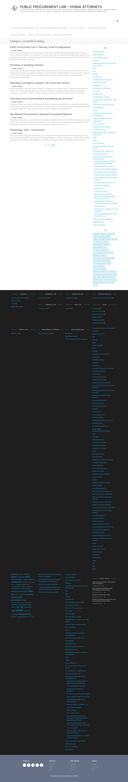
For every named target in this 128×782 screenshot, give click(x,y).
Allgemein (95, 331)
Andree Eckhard (98, 55)
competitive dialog (98, 360)
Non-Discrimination (98, 454)
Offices (104, 28)
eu (105, 247)
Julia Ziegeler (97, 121)
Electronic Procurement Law (101, 88)
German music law (98, 311)
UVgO (94, 560)
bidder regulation (112, 239)
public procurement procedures (102, 491)
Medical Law (15, 333)
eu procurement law (98, 414)
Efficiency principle (98, 403)
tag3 (99, 277)
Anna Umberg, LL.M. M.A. (100, 57)
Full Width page (97, 94)
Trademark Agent (97, 320)
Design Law (95, 308)
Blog (72, 28)
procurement (106, 263)
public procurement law (101, 271)
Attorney (104, 234)
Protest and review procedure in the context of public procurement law (104, 600)
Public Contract (99, 188)
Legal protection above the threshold (105, 175)
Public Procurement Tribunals (101, 505)
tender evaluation (97, 546)
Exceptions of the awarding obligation (105, 169)
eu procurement (99, 253)
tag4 (103, 277)
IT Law (13, 303)
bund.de (94, 351)
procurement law (99, 266)
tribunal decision (105, 282)
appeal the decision (98, 334)
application (97, 234)
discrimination (98, 244)
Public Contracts (97, 485)
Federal (104, 255)
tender (113, 277)
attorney (94, 339)
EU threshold (109, 253)
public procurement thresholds (101, 502)
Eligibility (95, 409)
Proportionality (97, 477)
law (95, 261)
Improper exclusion (98, 439)
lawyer (99, 261)
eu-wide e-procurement (101, 250)
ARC (93, 337)
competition (97, 242)
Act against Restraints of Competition (103, 328)
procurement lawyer (100, 269)
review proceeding (98, 521)
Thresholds (95, 555)
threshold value (97, 552)
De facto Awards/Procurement (103, 166)
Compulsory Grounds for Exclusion (103, 368)
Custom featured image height (102, 80)
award (95, 236)
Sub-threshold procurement (101, 530)
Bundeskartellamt (70, 336)
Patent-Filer (96, 317)
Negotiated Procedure (99, 445)
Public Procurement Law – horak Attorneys (61, 7)
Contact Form (93, 28)
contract (105, 242)
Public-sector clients (100, 191)
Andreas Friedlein (98, 52)
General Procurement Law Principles (105, 172)
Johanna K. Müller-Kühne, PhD (102, 118)
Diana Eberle (97, 85)
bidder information (99, 239)
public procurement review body (102, 494)
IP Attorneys (15, 301)
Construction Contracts (99, 377)
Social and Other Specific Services (103, 527)
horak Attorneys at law (45, 333)
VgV (93, 563)
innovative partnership (99, 442)
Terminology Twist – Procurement (27, 130)
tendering (97, 279)
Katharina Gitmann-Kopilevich (102, 127)
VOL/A (95, 285)
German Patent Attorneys (19, 298)
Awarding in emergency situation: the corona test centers (39, 82)
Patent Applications (98, 314)
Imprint (31, 35)
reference (113, 271)
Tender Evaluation (99, 206)
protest (94, 480)
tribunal (96, 282)
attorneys (112, 234)
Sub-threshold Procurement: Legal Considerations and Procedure (102, 589)
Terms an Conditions (43, 35)
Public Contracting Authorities (101, 482)
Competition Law (70, 298)
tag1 (115, 274)
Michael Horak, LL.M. (99, 130)
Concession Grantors (98, 371)
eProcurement (96, 412)
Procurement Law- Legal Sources (103, 151)
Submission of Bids (98, 532)
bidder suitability (97, 345)
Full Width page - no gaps (73, 616)
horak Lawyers (17, 50)
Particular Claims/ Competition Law (105, 182)
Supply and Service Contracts (101, 535)
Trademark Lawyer (98, 323)
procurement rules (98, 471)
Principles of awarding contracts (26, 65)
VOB (113, 282)
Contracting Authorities (99, 380)
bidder (108, 236)
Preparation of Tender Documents (102, 460)
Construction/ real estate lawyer (102, 298)
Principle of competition (99, 462)
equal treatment (98, 247)
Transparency (96, 557)
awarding (102, 236)
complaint (95, 362)
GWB (112, 258)
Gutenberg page (98, 107)
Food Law (68, 308)
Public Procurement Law (100, 154)
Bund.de (67, 333)
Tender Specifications (99, 549)
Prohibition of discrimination (101, 474)
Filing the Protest (97, 423)
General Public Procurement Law (24, 28)
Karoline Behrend (98, 124)
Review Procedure (98, 518)
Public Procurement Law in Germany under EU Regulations (40, 47)
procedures (106, 261)
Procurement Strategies (101, 185)
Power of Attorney (18, 35)
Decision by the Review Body (101, 382)
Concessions (96, 374)
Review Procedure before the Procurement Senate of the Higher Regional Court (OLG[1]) (105, 196)
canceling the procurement (100, 354)
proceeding (97, 263)
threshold (104, 279)
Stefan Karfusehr (98, 222)
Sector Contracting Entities (100, 524)
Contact (95, 74)
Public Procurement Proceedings (75, 339)
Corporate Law (42, 308)
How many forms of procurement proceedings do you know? (41, 98)
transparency (113, 279)
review (110, 274)
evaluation (97, 255)
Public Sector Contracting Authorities (103, 507)
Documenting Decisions (99, 400)
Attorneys (80, 28)
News (94, 137)
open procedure (97, 457)
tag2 (95, 277)
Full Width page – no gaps (101, 97)
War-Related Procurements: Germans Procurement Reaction (41, 114)
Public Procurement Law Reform (54, 28)
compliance (95, 365)
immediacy (95, 437)
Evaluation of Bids (97, 417)
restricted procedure (100, 274)
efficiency (107, 244)
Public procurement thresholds (47, 584)
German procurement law (101, 258)
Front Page (96, 91)
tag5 (108, 277)
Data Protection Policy (63, 35)
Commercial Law (43, 298)
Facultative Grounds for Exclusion (102, 420)
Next (53, 145)
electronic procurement (99, 406)
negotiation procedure (99, 448)
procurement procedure (99, 468)
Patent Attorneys (16, 306)
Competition (96, 357)
